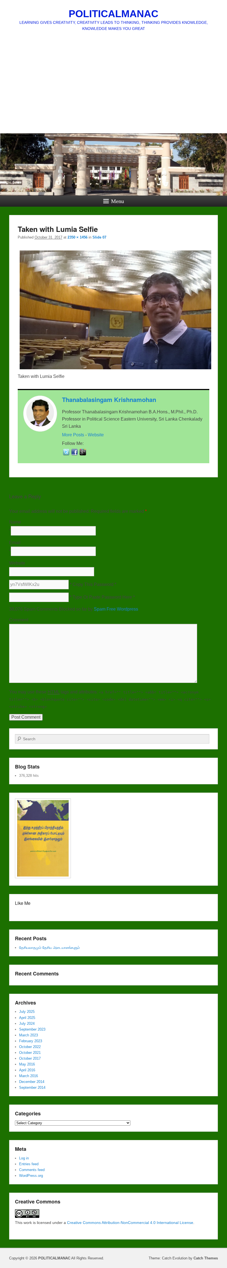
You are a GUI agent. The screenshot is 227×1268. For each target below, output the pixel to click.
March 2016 (28, 1076)
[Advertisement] (113, 91)
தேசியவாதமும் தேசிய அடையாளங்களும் (49, 948)
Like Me (22, 903)
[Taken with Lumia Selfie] (115, 369)
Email (14, 542)
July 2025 (27, 1012)
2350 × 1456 (77, 237)
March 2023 (28, 1035)
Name (15, 522)
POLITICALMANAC (113, 13)
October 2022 (30, 1047)
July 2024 (27, 1023)
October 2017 (30, 1058)
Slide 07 (99, 237)
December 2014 (31, 1082)
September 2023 (32, 1029)
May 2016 (27, 1064)
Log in (24, 1158)
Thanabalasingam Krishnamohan (109, 399)
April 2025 (27, 1018)
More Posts (73, 434)
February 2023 (30, 1041)
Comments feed (32, 1170)
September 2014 (32, 1087)
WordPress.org (31, 1176)
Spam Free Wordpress (116, 609)
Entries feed (28, 1164)
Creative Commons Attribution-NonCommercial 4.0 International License (130, 1222)
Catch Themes (206, 1258)
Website (96, 434)
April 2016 (27, 1070)
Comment (18, 620)
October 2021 (30, 1053)
